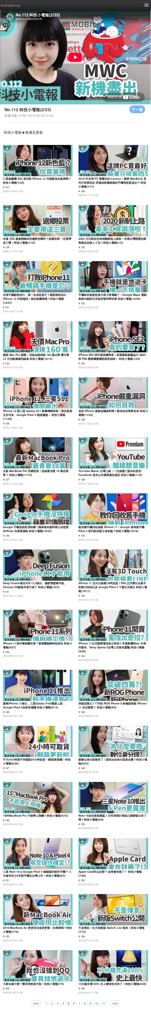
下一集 (137, 109)
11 (103, 1003)
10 (96, 1003)
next (115, 1003)
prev (36, 1003)
